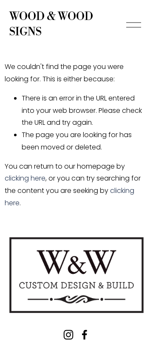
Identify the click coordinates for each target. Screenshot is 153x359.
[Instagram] (68, 335)
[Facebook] (84, 335)
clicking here (25, 178)
